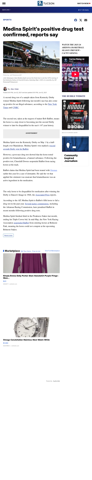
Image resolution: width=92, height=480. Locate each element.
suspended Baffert (21, 222)
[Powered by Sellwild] (56, 381)
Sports (7, 20)
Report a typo (8, 235)
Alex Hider (15, 89)
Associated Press (42, 194)
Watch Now (83, 3)
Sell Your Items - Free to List (30, 251)
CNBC (16, 107)
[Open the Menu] (4, 3)
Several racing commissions (37, 203)
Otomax (53, 170)
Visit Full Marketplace (52, 251)
